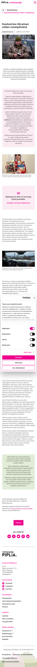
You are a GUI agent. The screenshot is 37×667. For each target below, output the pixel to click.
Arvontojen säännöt (9, 658)
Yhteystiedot (6, 598)
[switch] (32, 334)
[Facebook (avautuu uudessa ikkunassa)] (14, 536)
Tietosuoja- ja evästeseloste (22, 655)
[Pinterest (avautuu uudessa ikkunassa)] (23, 536)
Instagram (9, 586)
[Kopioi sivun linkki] (9, 536)
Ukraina (18, 523)
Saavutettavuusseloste (10, 662)
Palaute (5, 607)
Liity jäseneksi (7, 622)
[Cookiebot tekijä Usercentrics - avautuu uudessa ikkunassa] (22, 298)
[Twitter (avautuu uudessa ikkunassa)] (18, 536)
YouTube (8, 589)
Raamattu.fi (7, 631)
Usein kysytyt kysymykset (11, 601)
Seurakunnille (7, 636)
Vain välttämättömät (18, 368)
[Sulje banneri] (34, 298)
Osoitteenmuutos (8, 604)
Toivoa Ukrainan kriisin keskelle (21, 508)
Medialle (5, 639)
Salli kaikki (18, 357)
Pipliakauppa (8, 634)
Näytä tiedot (28, 352)
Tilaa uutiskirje (7, 619)
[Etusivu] (11, 3)
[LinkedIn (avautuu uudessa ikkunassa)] (28, 536)
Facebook (8, 583)
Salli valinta (18, 362)
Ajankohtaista (7, 32)
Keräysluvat (6, 655)
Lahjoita (5, 616)
